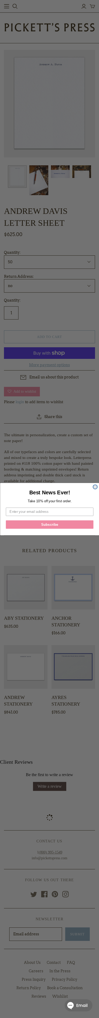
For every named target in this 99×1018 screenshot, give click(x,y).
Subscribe (49, 524)
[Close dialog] (95, 487)
